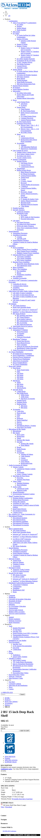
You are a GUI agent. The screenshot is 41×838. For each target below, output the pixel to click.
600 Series (20, 384)
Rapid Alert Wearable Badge (22, 307)
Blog (10, 651)
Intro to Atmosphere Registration (23, 664)
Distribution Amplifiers (24, 274)
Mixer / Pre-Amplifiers (20, 269)
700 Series (20, 373)
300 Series (20, 386)
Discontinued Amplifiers (20, 521)
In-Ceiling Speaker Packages (26, 59)
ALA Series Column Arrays (25, 154)
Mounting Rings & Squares (29, 204)
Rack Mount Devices (23, 343)
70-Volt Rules (17, 630)
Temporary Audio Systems (21, 569)
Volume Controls (18, 467)
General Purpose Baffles (28, 175)
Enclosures (20, 229)
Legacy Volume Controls (24, 474)
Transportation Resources (21, 635)
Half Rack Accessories (28, 398)
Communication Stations (20, 286)
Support (11, 617)
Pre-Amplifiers (21, 271)
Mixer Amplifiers (18, 267)
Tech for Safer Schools (16, 610)
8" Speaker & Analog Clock (29, 199)
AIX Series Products (19, 305)
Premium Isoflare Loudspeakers (23, 498)
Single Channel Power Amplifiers (27, 249)
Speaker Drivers (22, 161)
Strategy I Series (22, 46)
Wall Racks (16, 380)
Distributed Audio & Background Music (21, 583)
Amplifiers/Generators (20, 235)
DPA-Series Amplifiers (24, 260)
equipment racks (6, 769)
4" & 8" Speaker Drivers (24, 62)
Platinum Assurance (15, 621)
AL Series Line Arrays (24, 156)
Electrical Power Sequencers (22, 357)
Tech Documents (14, 642)
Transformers (21, 168)
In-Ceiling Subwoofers (24, 93)
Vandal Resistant (22, 80)
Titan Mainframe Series (24, 265)
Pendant (19, 26)
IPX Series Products (19, 314)
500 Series (20, 375)
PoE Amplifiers (17, 276)
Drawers (19, 424)
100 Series (20, 379)
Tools (10, 626)
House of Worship (14, 603)
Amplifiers (12, 246)
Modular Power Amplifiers (21, 262)
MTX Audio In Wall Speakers (30, 217)
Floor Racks (16, 368)
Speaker (19, 451)
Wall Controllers (22, 344)
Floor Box (20, 478)
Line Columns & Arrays (20, 150)
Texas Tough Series (23, 370)
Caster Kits (20, 411)
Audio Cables (17, 487)
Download (8, 807)
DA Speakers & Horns (20, 510)
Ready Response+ (14, 622)
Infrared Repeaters (18, 492)
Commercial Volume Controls (26, 469)
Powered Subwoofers (27, 219)
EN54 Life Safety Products (25, 226)
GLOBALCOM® (18, 577)
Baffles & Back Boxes (24, 170)
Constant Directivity (27, 118)
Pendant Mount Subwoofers (25, 98)
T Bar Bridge (25, 206)
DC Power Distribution (20, 364)
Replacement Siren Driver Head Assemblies (29, 140)
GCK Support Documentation (22, 646)
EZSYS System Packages (21, 571)
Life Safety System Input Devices (23, 295)
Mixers (19, 273)
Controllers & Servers (19, 284)
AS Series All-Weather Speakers (27, 75)
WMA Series (25, 395)
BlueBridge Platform (20, 339)
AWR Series (25, 397)
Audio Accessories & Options (18, 465)
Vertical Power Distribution (21, 359)
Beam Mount (21, 78)
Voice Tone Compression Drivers (27, 228)
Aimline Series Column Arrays (26, 152)
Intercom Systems (14, 559)
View (2, 807)
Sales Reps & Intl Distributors (18, 685)
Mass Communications (16, 528)
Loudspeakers (13, 21)
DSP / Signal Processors (16, 328)
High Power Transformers (29, 149)
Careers (11, 689)
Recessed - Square (26, 192)
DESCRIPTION (10, 756)
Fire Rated (24, 197)
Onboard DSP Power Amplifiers (23, 255)
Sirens (19, 134)
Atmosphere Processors (20, 233)
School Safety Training (20, 657)
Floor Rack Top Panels (24, 427)
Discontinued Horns (19, 519)
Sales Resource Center (16, 678)
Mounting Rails (25, 202)
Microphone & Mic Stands (17, 429)
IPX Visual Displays (23, 317)
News (10, 687)
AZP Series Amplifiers (24, 256)
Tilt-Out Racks (21, 388)
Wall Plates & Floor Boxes (21, 476)
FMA (18, 371)
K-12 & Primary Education (17, 606)
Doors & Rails (21, 413)
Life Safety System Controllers (22, 293)
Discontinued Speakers (20, 518)
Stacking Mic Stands (23, 440)
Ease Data (16, 648)
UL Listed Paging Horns (28, 116)
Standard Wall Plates (23, 479)
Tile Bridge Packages (23, 64)
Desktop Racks (21, 404)
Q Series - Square (26, 181)
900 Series (24, 407)
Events (11, 653)
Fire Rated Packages (23, 222)
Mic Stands (16, 433)
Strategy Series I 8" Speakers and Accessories (30, 56)
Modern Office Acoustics (17, 612)
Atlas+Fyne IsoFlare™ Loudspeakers (24, 23)
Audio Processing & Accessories (23, 350)
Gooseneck (24, 460)
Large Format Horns (23, 102)
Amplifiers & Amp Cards (21, 503)
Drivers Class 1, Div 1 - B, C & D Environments (30, 126)
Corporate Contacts (15, 683)
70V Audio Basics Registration (22, 662)
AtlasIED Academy (15, 658)
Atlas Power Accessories (20, 361)
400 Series (24, 406)
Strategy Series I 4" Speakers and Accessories (30, 49)
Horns (15, 100)
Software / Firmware (15, 676)
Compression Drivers (27, 138)
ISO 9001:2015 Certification (9, 831)
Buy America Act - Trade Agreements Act (22, 514)
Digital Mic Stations (19, 502)
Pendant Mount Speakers (20, 86)
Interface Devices (18, 289)
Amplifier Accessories (20, 278)
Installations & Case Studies (17, 640)
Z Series (19, 237)
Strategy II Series (22, 44)
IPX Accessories (22, 323)
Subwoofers (16, 91)
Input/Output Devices (19, 509)
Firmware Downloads (23, 337)
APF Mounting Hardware (29, 147)
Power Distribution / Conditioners (23, 355)
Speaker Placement (19, 628)
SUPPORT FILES (11, 762)
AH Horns (24, 104)
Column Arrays (17, 512)
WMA (19, 382)
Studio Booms (21, 449)
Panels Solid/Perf (22, 420)
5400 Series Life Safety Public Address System (23, 291)
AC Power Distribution (16, 352)
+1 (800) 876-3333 (7, 692)
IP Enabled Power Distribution (22, 353)
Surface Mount (21, 28)
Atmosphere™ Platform (20, 330)
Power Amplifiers (18, 247)
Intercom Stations (18, 562)
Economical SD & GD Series (26, 60)
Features (7, 758)
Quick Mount (25, 461)
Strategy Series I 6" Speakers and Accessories (30, 52)
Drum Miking (25, 445)
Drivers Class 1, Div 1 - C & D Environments (30, 130)
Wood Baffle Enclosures (24, 82)
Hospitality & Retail (15, 601)
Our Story (12, 682)
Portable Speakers (18, 208)
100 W (23, 136)
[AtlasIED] (16, 8)
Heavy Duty (20, 434)
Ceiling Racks (21, 391)
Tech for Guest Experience (17, 613)
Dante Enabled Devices (17, 496)
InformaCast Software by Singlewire (25, 310)
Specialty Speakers (19, 210)
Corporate (12, 595)
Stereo (19, 470)
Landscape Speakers (23, 211)
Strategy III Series (22, 39)
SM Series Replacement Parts (26, 84)
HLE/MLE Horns (26, 132)
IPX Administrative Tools (25, 321)
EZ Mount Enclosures (28, 174)
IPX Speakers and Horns (24, 315)
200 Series (20, 377)
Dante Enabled (21, 30)
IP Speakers (16, 87)
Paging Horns (21, 107)
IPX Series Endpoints (19, 546)
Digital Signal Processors (20, 500)
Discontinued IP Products (21, 523)
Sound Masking (14, 231)
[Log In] (6, 13)
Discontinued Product (15, 516)
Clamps (23, 458)
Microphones (17, 431)
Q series (23, 179)
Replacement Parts (26, 463)
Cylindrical (24, 186)
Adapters (23, 145)
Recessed (24, 183)
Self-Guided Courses (19, 660)
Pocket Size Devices (23, 341)
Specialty (19, 442)
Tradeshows (16, 655)
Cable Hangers (25, 456)
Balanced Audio (22, 490)
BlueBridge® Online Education (27, 348)
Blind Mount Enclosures (28, 172)
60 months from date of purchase (22, 799)
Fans (18, 416)
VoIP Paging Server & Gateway (23, 326)
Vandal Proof (25, 177)
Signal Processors (22, 332)
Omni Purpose (25, 109)
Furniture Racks (22, 402)
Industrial (12, 604)
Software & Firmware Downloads (27, 346)
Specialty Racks (18, 389)
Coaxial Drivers (22, 66)
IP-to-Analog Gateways (24, 319)
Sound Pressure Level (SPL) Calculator (25, 633)
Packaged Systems (14, 568)
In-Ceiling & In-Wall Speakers (26, 224)
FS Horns (24, 105)
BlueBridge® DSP (19, 590)
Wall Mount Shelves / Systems (26, 425)
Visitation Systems (18, 564)
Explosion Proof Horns (24, 123)
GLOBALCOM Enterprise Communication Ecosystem (22, 540)
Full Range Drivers (27, 163)
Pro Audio (24, 215)
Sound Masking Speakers (21, 89)
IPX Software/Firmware (24, 324)
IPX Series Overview (19, 575)
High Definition (22, 485)
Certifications (17, 649)
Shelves (19, 422)
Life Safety (16, 220)
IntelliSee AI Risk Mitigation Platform (25, 312)
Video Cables (17, 481)
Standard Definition (23, 483)
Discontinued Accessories (21, 525)
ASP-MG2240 (21, 238)
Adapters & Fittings (27, 454)
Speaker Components (19, 159)
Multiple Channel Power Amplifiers (28, 253)
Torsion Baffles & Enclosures (30, 184)
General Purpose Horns (28, 120)
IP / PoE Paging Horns (28, 111)
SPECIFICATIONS (11, 760)
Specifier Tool (17, 631)
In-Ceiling (20, 24)
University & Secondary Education (20, 599)
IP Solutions (12, 304)
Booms (19, 447)
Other (18, 415)
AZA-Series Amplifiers (24, 258)
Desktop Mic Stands (27, 443)
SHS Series (16, 32)
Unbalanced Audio (23, 488)
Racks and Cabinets (15, 366)
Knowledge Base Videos (20, 673)
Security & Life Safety (16, 573)
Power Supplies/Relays (20, 362)
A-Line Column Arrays (24, 158)
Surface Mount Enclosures (29, 201)
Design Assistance (14, 619)
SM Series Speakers (23, 77)
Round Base (20, 436)
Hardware (20, 418)
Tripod (19, 438)
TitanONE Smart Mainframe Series (28, 264)
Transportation (13, 608)
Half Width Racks (22, 393)
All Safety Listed (22, 68)
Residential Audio (22, 213)
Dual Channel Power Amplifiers (27, 251)
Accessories (20, 143)
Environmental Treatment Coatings (24, 494)
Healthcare (12, 597)
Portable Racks (21, 400)
